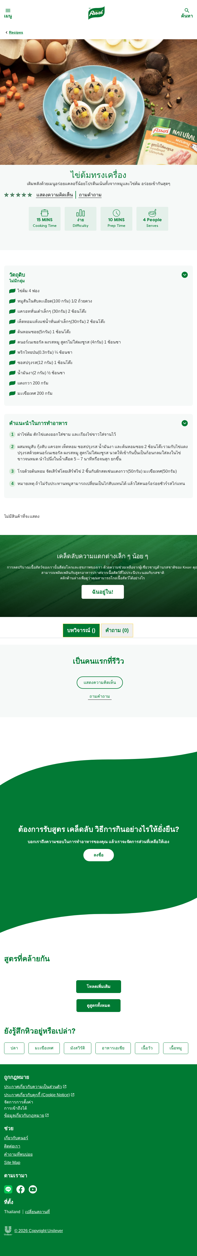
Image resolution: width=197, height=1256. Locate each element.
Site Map (12, 1162)
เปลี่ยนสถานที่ (37, 1212)
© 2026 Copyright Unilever (38, 1231)
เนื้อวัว (147, 1048)
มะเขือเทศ (44, 1048)
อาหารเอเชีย (113, 1048)
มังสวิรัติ (77, 1048)
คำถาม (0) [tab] (117, 630)
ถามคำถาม (100, 696)
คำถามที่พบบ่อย (18, 1154)
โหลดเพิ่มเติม (99, 986)
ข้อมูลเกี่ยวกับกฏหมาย (24, 1115)
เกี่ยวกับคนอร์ (16, 1138)
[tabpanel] (98, 683)
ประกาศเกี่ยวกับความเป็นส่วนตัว (33, 1087)
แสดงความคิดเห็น (100, 682)
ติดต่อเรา (12, 1146)
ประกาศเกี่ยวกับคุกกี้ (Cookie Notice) (37, 1095)
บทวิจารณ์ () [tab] (81, 630)
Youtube (33, 1189)
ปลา (14, 1048)
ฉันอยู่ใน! (102, 592)
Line (8, 1189)
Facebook (20, 1189)
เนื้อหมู (176, 1048)
